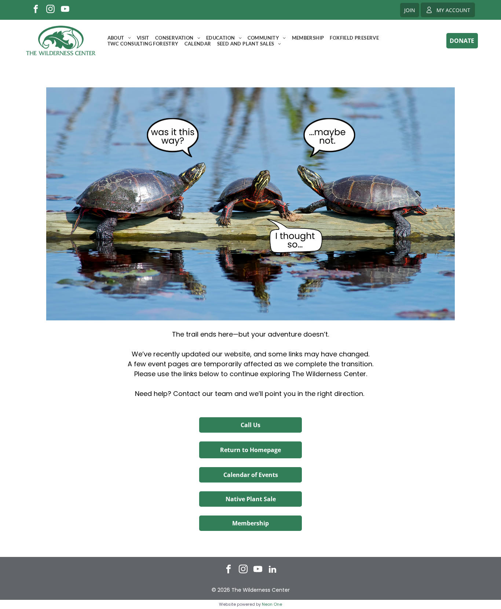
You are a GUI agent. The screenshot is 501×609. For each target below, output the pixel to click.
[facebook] (35, 10)
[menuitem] (119, 38)
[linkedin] (272, 570)
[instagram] (50, 10)
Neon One (272, 604)
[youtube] (65, 10)
